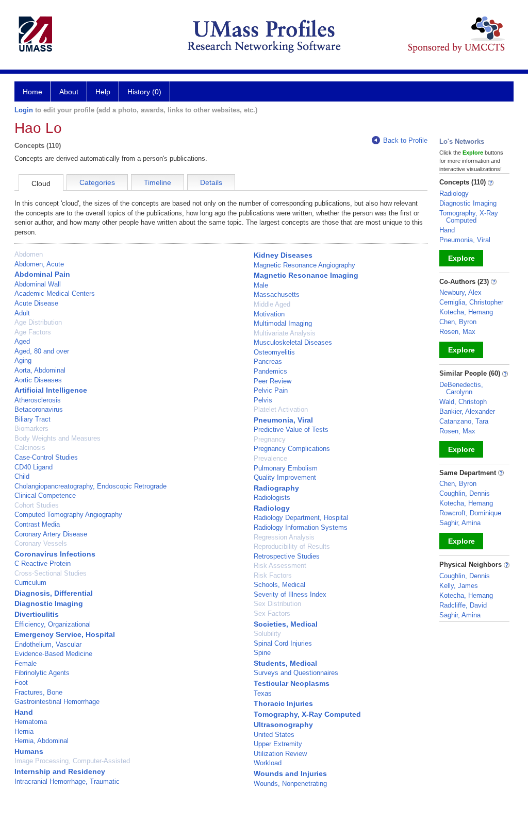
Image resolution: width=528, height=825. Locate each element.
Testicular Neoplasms (291, 683)
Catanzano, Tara (463, 421)
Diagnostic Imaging (48, 603)
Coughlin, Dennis (464, 493)
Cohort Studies (36, 505)
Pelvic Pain (271, 390)
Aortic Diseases (38, 380)
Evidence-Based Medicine (53, 654)
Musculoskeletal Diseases (293, 342)
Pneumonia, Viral (283, 420)
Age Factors (32, 332)
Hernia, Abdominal (41, 741)
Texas (263, 693)
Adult (22, 313)
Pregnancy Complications (292, 448)
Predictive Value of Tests (291, 429)
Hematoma (30, 722)
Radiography (276, 488)
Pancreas (268, 361)
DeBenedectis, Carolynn (461, 388)
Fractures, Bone (38, 692)
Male (261, 285)
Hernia (24, 731)
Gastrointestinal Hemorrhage (57, 701)
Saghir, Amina (460, 523)
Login (23, 110)
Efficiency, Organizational (52, 624)
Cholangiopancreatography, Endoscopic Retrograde (90, 486)
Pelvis (263, 400)
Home (32, 92)
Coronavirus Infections (54, 554)
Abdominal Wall (37, 284)
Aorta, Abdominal (39, 370)
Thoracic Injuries (283, 703)
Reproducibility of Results (292, 546)
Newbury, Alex (460, 292)
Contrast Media (37, 524)
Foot (21, 682)
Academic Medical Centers (54, 293)
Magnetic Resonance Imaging (306, 275)
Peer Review (272, 381)
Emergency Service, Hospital (64, 634)
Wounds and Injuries (290, 773)
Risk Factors (273, 575)
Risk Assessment (280, 565)
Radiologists (272, 497)
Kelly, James (458, 586)
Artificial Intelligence (50, 390)
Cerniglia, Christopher (471, 302)
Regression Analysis (284, 537)
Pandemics (270, 371)
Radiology (272, 508)
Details (211, 182)
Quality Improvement (285, 477)
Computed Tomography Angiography (68, 514)
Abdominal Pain (42, 274)
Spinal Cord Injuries (283, 643)
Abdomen (28, 254)
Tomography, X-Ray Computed (307, 714)
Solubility (267, 633)
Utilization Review (280, 753)
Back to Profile (405, 140)
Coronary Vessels (40, 543)
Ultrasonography (283, 724)
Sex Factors (272, 613)
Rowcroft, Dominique (470, 513)
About (68, 92)
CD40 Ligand (33, 467)
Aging (22, 360)
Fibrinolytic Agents (42, 673)
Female (25, 663)
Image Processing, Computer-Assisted (72, 761)
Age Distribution (38, 322)
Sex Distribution (277, 604)
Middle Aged (272, 304)
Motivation (269, 314)
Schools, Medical (279, 584)
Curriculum (30, 582)
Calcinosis (29, 447)
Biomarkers (31, 428)
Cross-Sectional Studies (50, 573)
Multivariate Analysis (285, 333)
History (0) (144, 92)
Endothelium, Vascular (47, 644)
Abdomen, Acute (39, 264)
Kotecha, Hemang (466, 312)
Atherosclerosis (37, 400)
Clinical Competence (45, 495)
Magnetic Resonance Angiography (304, 265)
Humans (28, 751)
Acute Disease (36, 303)
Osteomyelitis (274, 352)
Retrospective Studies (287, 556)
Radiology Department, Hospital (301, 517)
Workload (268, 763)
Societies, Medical (286, 624)
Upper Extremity (278, 744)
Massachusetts (277, 294)
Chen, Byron (457, 322)
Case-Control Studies (46, 457)
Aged (22, 341)
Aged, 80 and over (41, 351)
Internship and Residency (59, 771)
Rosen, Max (457, 331)
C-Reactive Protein (42, 563)
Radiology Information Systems (301, 527)
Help (102, 92)
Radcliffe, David (463, 605)
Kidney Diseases (283, 255)
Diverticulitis (36, 614)
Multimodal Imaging (283, 323)
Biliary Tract (32, 419)
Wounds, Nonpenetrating (290, 783)
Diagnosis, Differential (53, 593)
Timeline (157, 182)
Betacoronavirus (38, 409)
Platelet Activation (281, 409)
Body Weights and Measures (57, 438)
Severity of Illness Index (290, 594)
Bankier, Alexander (467, 411)
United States (274, 734)
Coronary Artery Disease (50, 534)
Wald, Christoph (463, 402)
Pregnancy (270, 439)
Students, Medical (285, 663)
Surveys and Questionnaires (296, 673)
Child (21, 476)
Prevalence (270, 458)
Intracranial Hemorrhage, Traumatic (67, 781)
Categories (97, 182)
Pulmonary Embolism (286, 468)
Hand (23, 712)
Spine (262, 652)
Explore (461, 258)
